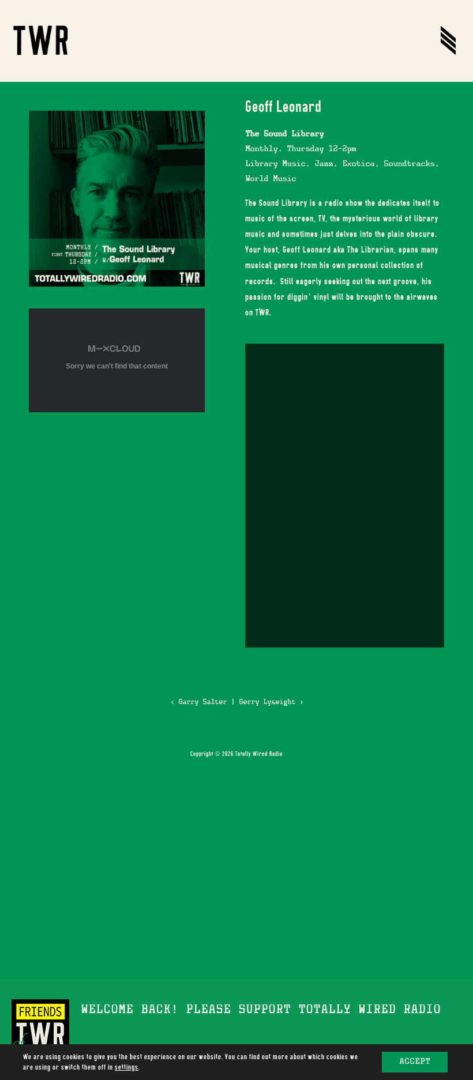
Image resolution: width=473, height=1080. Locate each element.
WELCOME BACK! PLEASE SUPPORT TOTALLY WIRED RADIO (261, 1011)
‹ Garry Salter (198, 702)
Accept (414, 1062)
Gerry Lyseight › (271, 702)
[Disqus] (345, 493)
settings (126, 1067)
